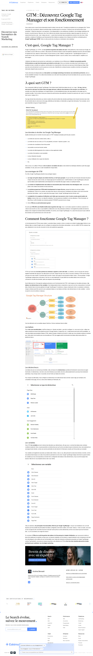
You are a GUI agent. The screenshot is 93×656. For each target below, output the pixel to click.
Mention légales (81, 652)
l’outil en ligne (80, 223)
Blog (79, 636)
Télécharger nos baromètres (9, 46)
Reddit (49, 625)
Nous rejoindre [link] (66, 640)
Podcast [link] (80, 642)
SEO (49, 618)
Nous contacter (74, 2)
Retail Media (65, 625)
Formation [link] (80, 645)
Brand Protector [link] (81, 627)
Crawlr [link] (79, 623)
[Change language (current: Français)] (82, 2)
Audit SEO (50, 623)
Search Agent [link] (81, 629)
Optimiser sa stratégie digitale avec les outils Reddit (76, 573)
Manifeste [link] (65, 638)
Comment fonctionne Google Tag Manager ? (7, 23)
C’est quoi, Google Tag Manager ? (6, 14)
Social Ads (65, 621)
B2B (48, 640)
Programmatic (66, 623)
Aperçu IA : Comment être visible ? (73, 582)
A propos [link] (65, 636)
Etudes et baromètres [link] (83, 640)
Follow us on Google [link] (8, 54)
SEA (64, 618)
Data (64, 627)
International (50, 642)
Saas (49, 638)
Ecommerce (50, 636)
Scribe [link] (79, 625)
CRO (49, 627)
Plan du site (89, 652)
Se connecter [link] (63, 2)
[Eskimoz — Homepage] (13, 2)
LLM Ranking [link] (81, 618)
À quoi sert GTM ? (6, 19)
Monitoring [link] (80, 621)
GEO (49, 621)
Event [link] (79, 638)
